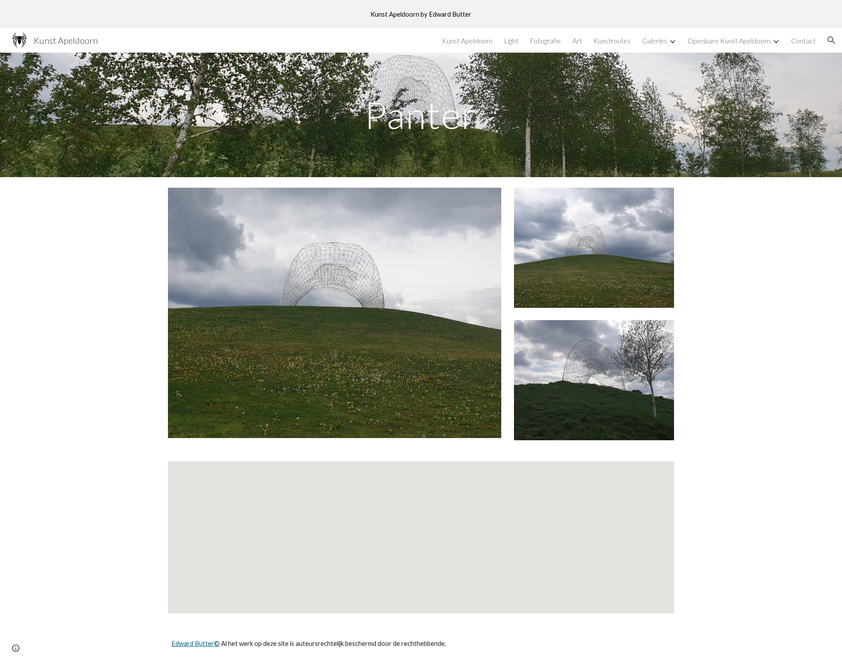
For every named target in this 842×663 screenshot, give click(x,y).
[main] (421, 115)
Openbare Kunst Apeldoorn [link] (729, 40)
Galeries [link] (654, 40)
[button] (831, 40)
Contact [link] (803, 40)
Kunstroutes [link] (612, 40)
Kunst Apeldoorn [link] (467, 40)
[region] (421, 14)
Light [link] (511, 40)
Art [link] (577, 40)
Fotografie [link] (545, 40)
